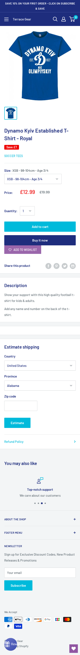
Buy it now (40, 240)
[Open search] (55, 19)
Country (9, 356)
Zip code (10, 396)
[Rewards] (10, 644)
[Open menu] (6, 19)
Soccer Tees (13, 156)
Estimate (17, 423)
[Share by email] (73, 265)
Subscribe (18, 585)
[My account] (63, 19)
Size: (26, 170)
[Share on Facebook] (48, 265)
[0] (72, 19)
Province (10, 376)
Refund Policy (13, 441)
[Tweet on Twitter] (65, 265)
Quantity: (10, 211)
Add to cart (40, 227)
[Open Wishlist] (73, 648)
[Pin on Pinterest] (57, 265)
